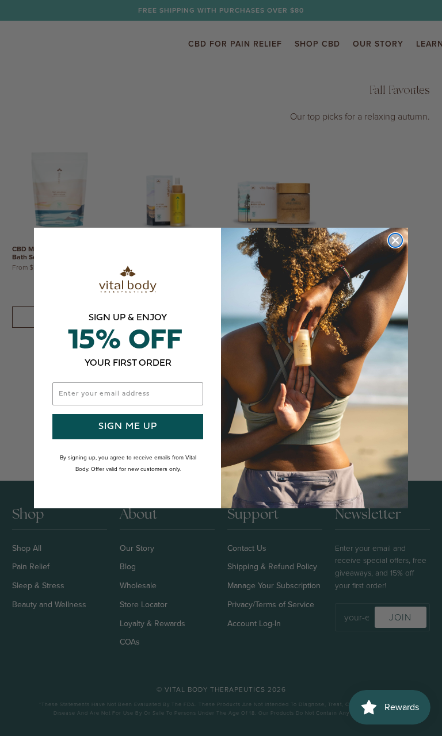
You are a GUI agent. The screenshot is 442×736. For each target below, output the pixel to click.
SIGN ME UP (127, 426)
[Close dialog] (395, 240)
